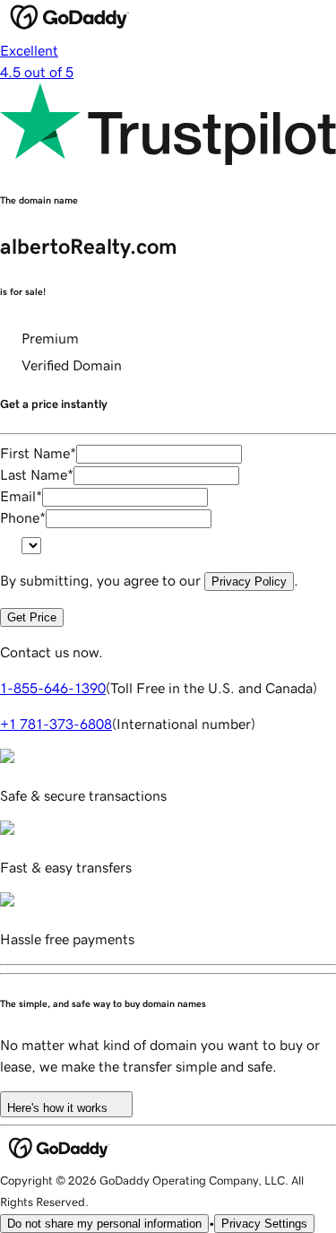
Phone (23, 517)
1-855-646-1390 (53, 688)
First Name (38, 453)
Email (21, 496)
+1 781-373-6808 (56, 723)
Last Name (36, 474)
